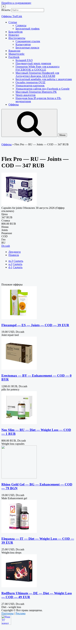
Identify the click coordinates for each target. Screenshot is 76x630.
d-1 (10, 267)
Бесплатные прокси (27, 47)
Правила (13, 254)
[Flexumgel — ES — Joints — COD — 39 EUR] (19, 318)
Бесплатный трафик (28, 28)
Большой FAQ (24, 60)
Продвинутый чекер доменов (33, 63)
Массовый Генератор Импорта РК (36, 91)
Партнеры (7, 613)
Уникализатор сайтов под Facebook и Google (42, 88)
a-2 (10, 264)
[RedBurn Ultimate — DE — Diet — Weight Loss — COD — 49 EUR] (19, 586)
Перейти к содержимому (16, 2)
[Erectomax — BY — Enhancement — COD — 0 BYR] (19, 368)
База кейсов (15, 31)
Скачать (18, 260)
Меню (62, 135)
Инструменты (16, 38)
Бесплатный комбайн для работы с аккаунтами (44, 79)
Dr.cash (5, 245)
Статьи (12, 22)
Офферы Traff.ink (11, 16)
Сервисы (21, 25)
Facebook (13, 57)
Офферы (13, 104)
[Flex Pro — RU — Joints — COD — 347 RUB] (19, 204)
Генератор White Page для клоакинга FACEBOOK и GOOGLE (37, 68)
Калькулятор (23, 44)
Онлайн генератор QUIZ (30, 82)
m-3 (10, 260)
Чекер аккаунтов (26, 95)
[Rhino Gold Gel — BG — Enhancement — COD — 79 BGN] (19, 477)
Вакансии (14, 50)
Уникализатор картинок (30, 85)
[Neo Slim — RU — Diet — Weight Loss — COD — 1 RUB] (19, 423)
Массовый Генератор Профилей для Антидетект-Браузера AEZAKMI (37, 74)
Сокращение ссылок (28, 41)
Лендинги (14, 251)
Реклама (20, 613)
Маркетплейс (16, 53)
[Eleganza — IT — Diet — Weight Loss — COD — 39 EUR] (19, 532)
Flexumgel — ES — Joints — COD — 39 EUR (35, 325)
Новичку (13, 34)
